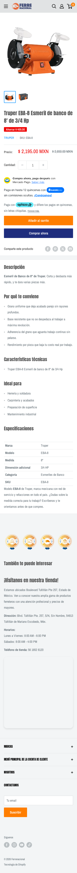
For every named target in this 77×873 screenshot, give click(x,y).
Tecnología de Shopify (15, 864)
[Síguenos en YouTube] (21, 845)
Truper (9, 138)
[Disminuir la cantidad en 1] (22, 165)
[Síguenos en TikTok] (29, 845)
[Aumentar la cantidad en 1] (43, 165)
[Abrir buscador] (54, 6)
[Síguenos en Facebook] (6, 845)
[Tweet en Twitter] (63, 249)
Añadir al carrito (38, 220)
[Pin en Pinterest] (55, 249)
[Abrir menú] (6, 6)
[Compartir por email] (70, 249)
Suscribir (15, 812)
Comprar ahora (38, 233)
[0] (69, 6)
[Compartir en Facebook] (48, 249)
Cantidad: (10, 165)
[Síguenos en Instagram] (14, 845)
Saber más (38, 182)
